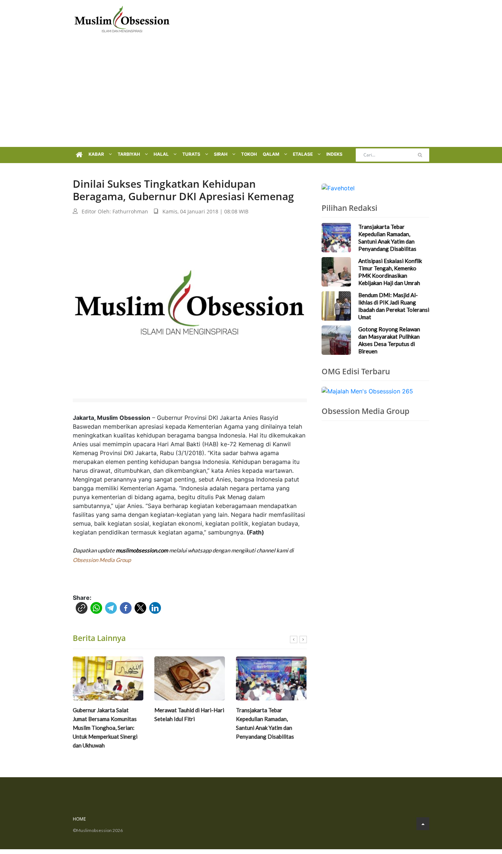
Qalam (271, 154)
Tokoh (249, 154)
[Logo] (122, 18)
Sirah (221, 154)
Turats (191, 154)
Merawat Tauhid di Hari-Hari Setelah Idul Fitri (189, 714)
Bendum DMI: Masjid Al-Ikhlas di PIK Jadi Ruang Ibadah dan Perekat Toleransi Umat (393, 306)
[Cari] (419, 155)
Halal (162, 154)
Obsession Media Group (102, 559)
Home (79, 819)
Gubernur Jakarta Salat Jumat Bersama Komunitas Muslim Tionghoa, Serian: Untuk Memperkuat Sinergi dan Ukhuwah (105, 728)
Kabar (97, 154)
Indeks (334, 154)
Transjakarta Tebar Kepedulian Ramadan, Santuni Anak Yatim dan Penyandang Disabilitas (265, 723)
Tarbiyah (129, 154)
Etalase (303, 154)
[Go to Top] (422, 823)
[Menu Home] (79, 155)
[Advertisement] (251, 91)
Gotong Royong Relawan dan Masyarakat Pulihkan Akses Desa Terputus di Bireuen (389, 340)
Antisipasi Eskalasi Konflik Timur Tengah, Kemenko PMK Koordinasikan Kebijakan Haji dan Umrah (390, 271)
